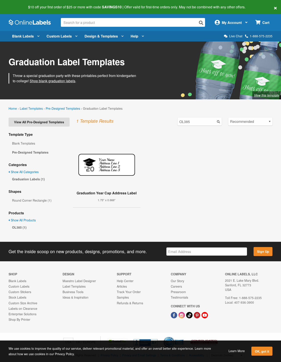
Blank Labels (23, 36)
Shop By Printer (19, 319)
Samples (123, 297)
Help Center (125, 281)
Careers (176, 286)
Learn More (237, 351)
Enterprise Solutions (22, 314)
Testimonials (179, 297)
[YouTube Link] (205, 314)
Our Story (177, 281)
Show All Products (23, 220)
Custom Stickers (20, 292)
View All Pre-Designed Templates (39, 122)
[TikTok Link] (189, 314)
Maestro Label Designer (79, 281)
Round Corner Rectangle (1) (32, 200)
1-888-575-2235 (261, 36)
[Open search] (201, 23)
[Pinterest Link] (197, 314)
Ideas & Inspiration (75, 297)
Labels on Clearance (23, 308)
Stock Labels (17, 297)
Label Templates (31, 108)
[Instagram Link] (182, 314)
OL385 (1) (19, 227)
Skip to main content (16, 4)
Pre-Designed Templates (63, 108)
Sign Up (263, 251)
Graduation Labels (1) (28, 179)
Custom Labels (59, 36)
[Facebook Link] (174, 314)
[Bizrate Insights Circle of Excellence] (182, 337)
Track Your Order (129, 292)
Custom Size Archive (23, 303)
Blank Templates (23, 143)
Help (134, 36)
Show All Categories (24, 172)
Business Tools (73, 292)
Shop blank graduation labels (52, 80)
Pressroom (178, 292)
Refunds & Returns (130, 303)
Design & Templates (101, 36)
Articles (122, 286)
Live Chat (235, 36)
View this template (266, 95)
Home (13, 108)
